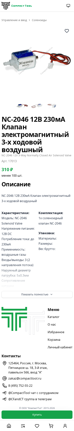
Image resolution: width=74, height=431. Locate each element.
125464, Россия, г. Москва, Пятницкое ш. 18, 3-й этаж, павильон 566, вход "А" (28, 367)
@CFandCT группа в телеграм (30, 399)
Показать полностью (34, 294)
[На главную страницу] (17, 6)
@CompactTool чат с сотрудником (33, 393)
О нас (52, 324)
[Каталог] (23, 425)
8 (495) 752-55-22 (20, 386)
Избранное (56, 332)
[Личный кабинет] (65, 425)
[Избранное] (37, 425)
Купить (37, 414)
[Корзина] (51, 425)
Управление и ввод (14, 20)
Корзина (54, 340)
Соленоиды (39, 20)
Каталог (53, 317)
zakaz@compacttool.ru (24, 378)
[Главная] (9, 425)
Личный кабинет (60, 347)
